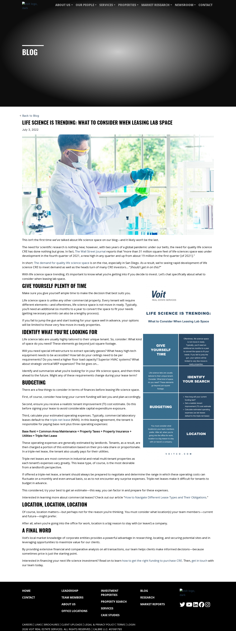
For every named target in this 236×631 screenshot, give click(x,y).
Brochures (51, 624)
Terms (121, 624)
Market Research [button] (155, 5)
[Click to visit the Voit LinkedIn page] (195, 605)
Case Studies (110, 615)
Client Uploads (71, 624)
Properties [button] (127, 5)
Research (147, 597)
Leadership (70, 591)
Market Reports (152, 604)
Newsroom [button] (184, 5)
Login (131, 624)
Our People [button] (85, 5)
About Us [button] (62, 5)
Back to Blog (30, 115)
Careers (27, 624)
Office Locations (74, 611)
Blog (144, 591)
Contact (206, 5)
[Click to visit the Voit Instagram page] (207, 605)
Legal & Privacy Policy (99, 624)
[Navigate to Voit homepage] (32, 5)
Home (26, 591)
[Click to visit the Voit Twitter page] (182, 605)
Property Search (114, 602)
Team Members (72, 597)
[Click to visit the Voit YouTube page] (189, 605)
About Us (68, 604)
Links (38, 624)
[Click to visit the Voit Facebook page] (201, 605)
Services (107, 608)
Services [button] (106, 5)
